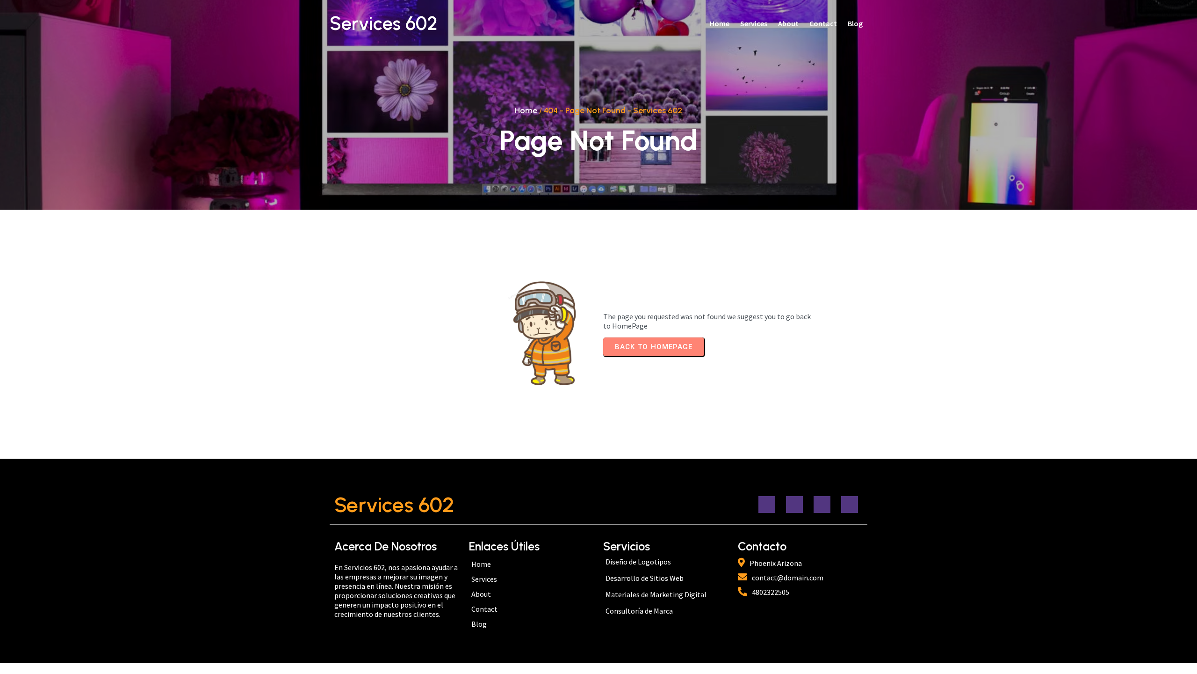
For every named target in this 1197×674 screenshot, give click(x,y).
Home (526, 110)
